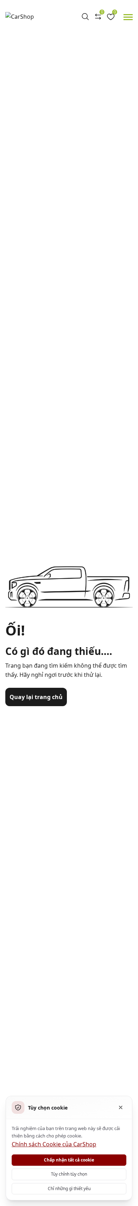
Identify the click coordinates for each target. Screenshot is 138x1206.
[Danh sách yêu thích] (111, 16)
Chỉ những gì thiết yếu (69, 1189)
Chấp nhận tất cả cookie (69, 1160)
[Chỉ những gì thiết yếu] (120, 1107)
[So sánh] (98, 16)
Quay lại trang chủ (36, 697)
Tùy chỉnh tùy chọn (69, 1174)
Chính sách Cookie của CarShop (54, 1144)
